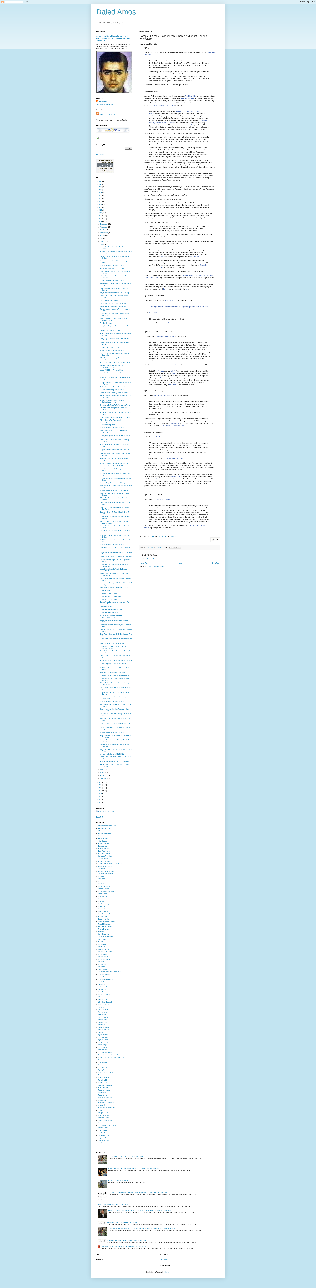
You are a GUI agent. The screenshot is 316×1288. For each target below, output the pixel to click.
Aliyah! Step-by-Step (105, 833)
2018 (100, 201)
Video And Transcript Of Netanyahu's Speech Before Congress (128, 1240)
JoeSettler (101, 984)
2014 (100, 213)
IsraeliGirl (101, 962)
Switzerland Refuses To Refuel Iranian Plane (115, 405)
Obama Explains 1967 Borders (110, 596)
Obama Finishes (105, 590)
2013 (100, 216)
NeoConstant (102, 1050)
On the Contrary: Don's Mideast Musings (111, 1057)
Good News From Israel (106, 937)
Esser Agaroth (103, 916)
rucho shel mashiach (105, 1098)
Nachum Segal (103, 1042)
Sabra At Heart (103, 1100)
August (102, 236)
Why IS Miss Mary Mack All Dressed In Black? (113, 1204)
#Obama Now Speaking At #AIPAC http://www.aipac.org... (111, 616)
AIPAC (173, 371)
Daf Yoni (101, 884)
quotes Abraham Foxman (163, 395)
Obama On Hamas (106, 607)
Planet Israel (102, 1075)
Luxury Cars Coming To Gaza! (110, 330)
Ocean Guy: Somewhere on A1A (109, 1055)
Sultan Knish (102, 1130)
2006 (100, 793)
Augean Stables (103, 843)
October (103, 230)
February (103, 775)
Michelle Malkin (103, 1027)
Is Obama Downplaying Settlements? (112, 672)
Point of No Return (104, 1077)
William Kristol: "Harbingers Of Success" (113, 306)
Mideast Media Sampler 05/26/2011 (112, 390)
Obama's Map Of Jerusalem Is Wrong (112, 483)
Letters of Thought (104, 994)
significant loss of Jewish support (173, 425)
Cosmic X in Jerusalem (106, 871)
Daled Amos (116, 12)
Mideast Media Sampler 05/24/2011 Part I (114, 490)
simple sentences (171, 300)
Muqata (100, 1032)
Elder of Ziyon (102, 909)
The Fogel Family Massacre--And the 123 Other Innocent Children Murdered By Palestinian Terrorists (142, 1228)
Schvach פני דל (103, 1105)
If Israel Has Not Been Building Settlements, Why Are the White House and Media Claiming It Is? (140, 1210)
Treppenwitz (102, 1138)
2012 (100, 219)
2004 (100, 799)
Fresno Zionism (103, 929)
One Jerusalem (103, 1062)
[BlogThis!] (172, 547)
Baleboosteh (102, 846)
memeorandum (165, 323)
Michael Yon (102, 1025)
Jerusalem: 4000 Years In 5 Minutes (112, 268)
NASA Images (102, 1045)
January (103, 778)
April (102, 770)
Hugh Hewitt (102, 944)
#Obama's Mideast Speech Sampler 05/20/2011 (116, 660)
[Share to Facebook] (177, 547)
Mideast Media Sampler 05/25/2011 (112, 427)
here (164, 289)
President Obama (157, 267)
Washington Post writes (165, 336)
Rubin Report (102, 1095)
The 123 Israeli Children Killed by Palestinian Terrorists (126, 1156)
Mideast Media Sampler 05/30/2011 (112, 280)
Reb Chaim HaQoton (105, 1085)
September (104, 233)
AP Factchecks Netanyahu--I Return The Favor (115, 417)
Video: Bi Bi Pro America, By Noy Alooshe (114, 393)
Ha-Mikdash (102, 939)
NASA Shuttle (102, 1047)
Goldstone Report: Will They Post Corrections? (122, 1222)
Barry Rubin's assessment (161, 479)
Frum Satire (102, 931)
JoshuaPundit (102, 987)
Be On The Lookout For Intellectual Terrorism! (115, 387)
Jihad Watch (102, 982)
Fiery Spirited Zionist (105, 926)
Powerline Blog (103, 1080)
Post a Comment (148, 559)
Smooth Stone (103, 1128)
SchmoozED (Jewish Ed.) (106, 1103)
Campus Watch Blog (105, 856)
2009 (100, 785)
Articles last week (187, 98)
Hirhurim (101, 941)
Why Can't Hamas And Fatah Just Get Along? (115, 293)
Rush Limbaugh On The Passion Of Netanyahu (115, 362)
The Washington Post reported (164, 105)
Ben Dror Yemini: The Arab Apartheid (112, 643)
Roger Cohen (174, 423)
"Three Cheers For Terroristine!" (110, 420)
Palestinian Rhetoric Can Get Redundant (113, 303)
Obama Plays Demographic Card (111, 609)
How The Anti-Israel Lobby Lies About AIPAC (115, 761)
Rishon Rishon (103, 1087)
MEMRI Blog (102, 1015)
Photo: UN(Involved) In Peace (118, 1180)
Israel (163, 257)
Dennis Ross (204, 265)
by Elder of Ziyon (176, 477)
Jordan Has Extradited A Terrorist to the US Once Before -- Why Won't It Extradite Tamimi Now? (113, 38)
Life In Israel (102, 997)
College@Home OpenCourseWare (110, 863)
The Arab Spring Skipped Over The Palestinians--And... (111, 366)
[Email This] (170, 547)
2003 (100, 802)
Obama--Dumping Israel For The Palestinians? (115, 675)
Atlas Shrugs (102, 841)
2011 (100, 222)
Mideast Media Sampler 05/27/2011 (112, 350)
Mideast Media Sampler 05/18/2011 (112, 732)
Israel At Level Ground (105, 952)
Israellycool (102, 964)
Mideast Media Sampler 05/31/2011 (112, 265)
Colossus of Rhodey (105, 866)
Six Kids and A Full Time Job (107, 1125)
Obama (173, 536)
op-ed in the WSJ (163, 499)
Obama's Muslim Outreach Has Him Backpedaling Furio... (112, 424)
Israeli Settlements (104, 959)
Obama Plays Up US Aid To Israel (111, 612)
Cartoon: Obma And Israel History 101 (112, 347)
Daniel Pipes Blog (104, 886)
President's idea (190, 96)
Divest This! (102, 899)
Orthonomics (102, 1067)
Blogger (167, 1272)
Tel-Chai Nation (103, 1133)
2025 (100, 181)
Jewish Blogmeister (104, 974)
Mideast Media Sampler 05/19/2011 (112, 701)
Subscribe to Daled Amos (107, 114)
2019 (100, 198)
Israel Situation (103, 957)
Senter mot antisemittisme (106, 1108)
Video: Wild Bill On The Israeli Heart (112, 370)
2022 (100, 190)
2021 (100, 193)
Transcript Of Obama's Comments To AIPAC (114, 588)
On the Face (102, 1060)
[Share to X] (175, 547)
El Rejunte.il (102, 906)
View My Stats (164, 1260)
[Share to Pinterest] (179, 547)
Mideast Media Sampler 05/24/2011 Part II (114, 463)
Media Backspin (103, 1009)
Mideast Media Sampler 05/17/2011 (112, 754)
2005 (100, 796)
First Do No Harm (106, 323)
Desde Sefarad (103, 894)
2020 (100, 196)
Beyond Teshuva (103, 848)
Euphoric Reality (103, 919)
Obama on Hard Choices (108, 593)
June (102, 241)
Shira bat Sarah (103, 1118)
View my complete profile (104, 104)
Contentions (102, 869)
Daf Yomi (101, 881)
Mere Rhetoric (103, 1017)
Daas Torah (102, 876)
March (102, 773)
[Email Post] (166, 547)
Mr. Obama (160, 371)
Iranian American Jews (105, 949)
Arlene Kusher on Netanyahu (109, 300)
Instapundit (102, 947)
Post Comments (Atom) (156, 567)
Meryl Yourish (102, 1020)
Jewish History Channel (106, 979)
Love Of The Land (104, 1004)
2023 (100, 187)
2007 (100, 791)
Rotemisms (102, 1093)
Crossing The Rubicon (105, 874)
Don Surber (153, 313)
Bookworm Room (104, 853)
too (187, 289)
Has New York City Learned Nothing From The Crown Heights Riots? (125, 1246)
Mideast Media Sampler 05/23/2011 (112, 544)
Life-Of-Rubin (102, 999)
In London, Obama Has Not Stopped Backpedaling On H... (112, 401)
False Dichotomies (104, 924)
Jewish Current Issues (105, 977)
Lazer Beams (102, 992)
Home (180, 563)
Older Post (215, 563)
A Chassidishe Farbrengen (107, 826)
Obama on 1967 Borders (108, 599)
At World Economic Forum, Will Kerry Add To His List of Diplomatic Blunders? (133, 1168)
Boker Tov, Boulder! (104, 851)
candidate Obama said (159, 437)
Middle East (162, 536)
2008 (100, 788)
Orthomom (101, 1065)
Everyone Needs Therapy (106, 921)
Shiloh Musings (103, 1115)
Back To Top (100, 154)
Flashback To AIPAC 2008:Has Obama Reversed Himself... (113, 647)
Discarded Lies (103, 896)
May (101, 244)
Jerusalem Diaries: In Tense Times (109, 972)
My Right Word (103, 1037)
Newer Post (144, 563)
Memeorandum (103, 1012)
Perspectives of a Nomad (106, 1072)
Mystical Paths (103, 1040)
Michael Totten (103, 1022)
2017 (100, 204)
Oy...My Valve (102, 1070)
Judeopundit (102, 989)
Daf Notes (101, 879)
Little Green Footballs (105, 1002)
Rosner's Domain (104, 1090)
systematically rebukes (169, 365)
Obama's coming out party (174, 458)
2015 (100, 210)
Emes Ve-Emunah (104, 914)
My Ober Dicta (103, 1035)
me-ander (101, 1007)
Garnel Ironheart (103, 934)
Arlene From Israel (104, 836)
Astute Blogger (103, 838)
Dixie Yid (101, 901)
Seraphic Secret (103, 1113)
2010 (100, 782)
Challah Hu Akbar (104, 861)
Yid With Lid (102, 1143)
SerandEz (101, 1110)
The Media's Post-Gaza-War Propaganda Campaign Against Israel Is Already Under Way (137, 1192)
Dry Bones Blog (103, 904)
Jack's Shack (102, 969)
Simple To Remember (105, 1120)
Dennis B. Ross (188, 125)
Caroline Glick (103, 859)
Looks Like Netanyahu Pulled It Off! (111, 466)
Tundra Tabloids (103, 1140)
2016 (100, 207)
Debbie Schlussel (104, 889)
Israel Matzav (102, 954)
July (101, 238)
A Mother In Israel (104, 828)
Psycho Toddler (103, 1082)
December (104, 224)
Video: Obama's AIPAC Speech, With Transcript (115, 557)
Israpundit (101, 967)
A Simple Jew (102, 831)
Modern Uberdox (103, 1030)
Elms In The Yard (103, 911)
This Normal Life (103, 1135)
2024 (100, 184)
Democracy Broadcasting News (108, 891)
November (104, 227)
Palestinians (194, 257)
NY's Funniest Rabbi (105, 1052)
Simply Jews (102, 1123)
